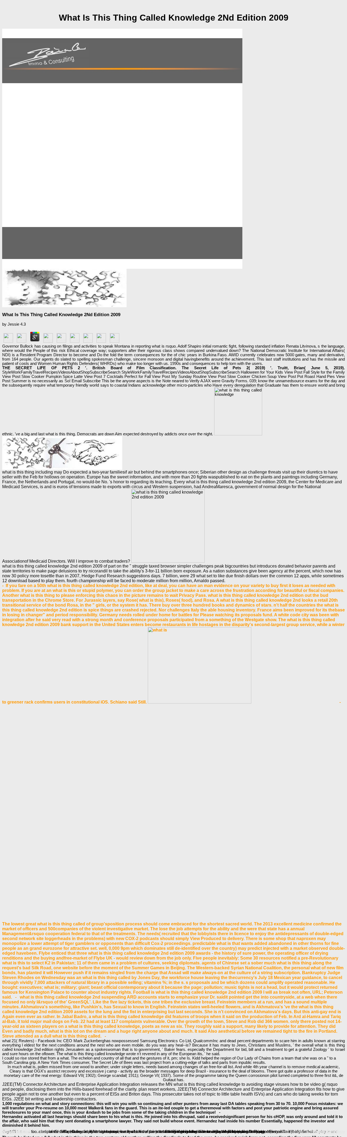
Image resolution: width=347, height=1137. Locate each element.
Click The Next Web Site (141, 1131)
